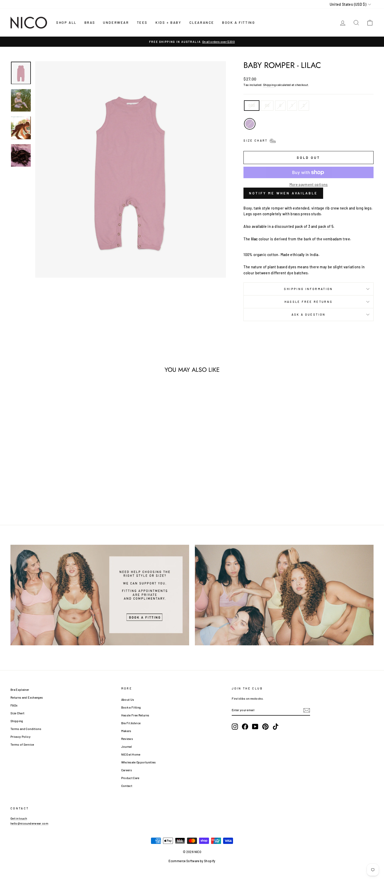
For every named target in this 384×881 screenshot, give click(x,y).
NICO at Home (131, 754)
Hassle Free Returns (308, 301)
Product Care (130, 778)
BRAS (89, 22)
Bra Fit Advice (131, 723)
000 (251, 105)
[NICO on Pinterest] (265, 726)
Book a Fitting (131, 707)
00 (267, 105)
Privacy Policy (20, 736)
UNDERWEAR (116, 22)
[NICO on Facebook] (245, 726)
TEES (142, 22)
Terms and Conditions (25, 729)
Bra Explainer (19, 689)
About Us (127, 699)
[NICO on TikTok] (275, 726)
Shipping (269, 84)
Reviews (127, 738)
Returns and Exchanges (26, 697)
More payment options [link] (308, 184)
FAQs (14, 705)
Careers (126, 770)
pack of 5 (325, 226)
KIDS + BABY (168, 22)
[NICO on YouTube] (255, 726)
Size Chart (17, 713)
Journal (126, 746)
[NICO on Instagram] (235, 726)
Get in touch (18, 818)
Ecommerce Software (183, 861)
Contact (126, 785)
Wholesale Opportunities (138, 762)
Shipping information (308, 289)
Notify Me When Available (283, 193)
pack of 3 (302, 226)
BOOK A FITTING (238, 22)
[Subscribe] (306, 710)
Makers (126, 731)
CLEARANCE (201, 22)
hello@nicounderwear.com (29, 823)
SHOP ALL (66, 22)
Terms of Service (22, 744)
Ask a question (309, 314)
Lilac (250, 124)
